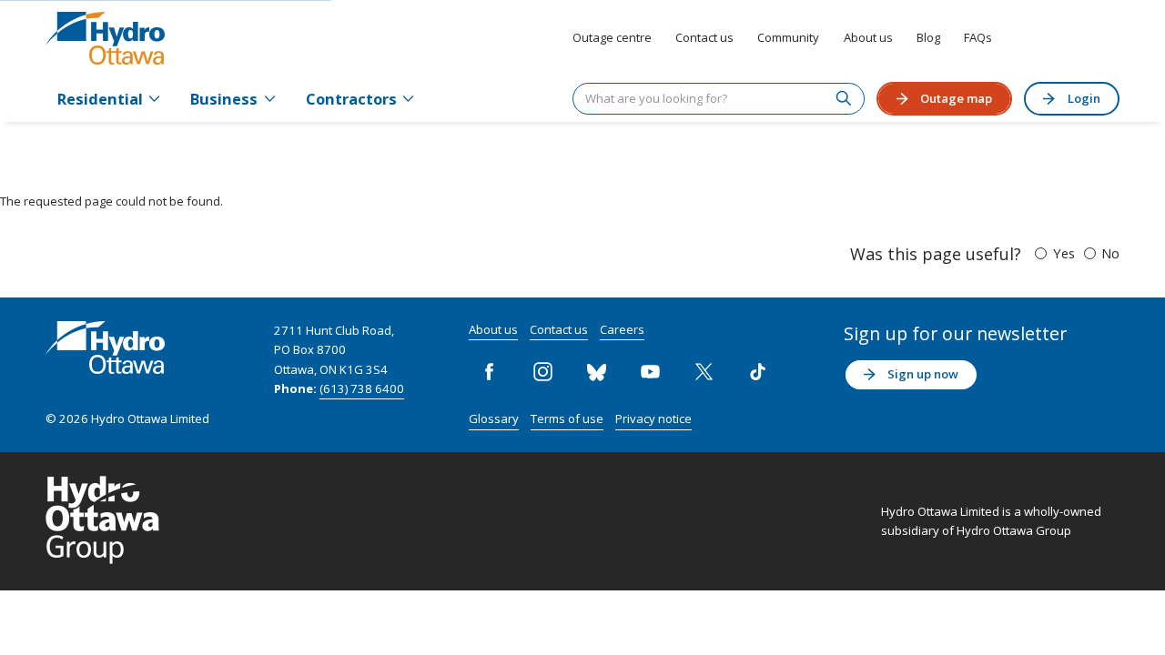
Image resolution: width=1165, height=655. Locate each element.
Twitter (704, 372)
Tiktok (758, 372)
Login (1084, 98)
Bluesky (597, 372)
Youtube (651, 372)
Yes (1064, 253)
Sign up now (922, 374)
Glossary (494, 418)
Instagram (543, 372)
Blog (928, 37)
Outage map (956, 98)
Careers (622, 329)
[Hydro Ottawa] (105, 38)
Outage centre (612, 37)
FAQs (978, 37)
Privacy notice (653, 418)
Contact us (704, 37)
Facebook (490, 372)
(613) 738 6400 (361, 388)
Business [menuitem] (224, 98)
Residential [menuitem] (100, 98)
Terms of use (567, 418)
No (1110, 253)
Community (788, 37)
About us (868, 37)
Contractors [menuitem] (351, 98)
